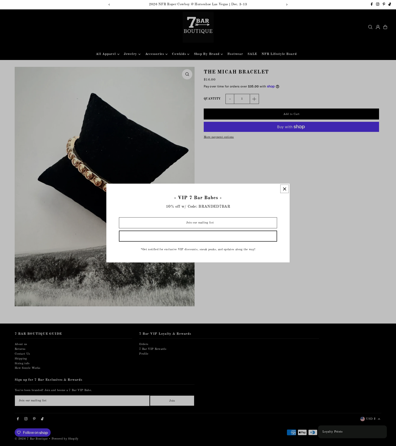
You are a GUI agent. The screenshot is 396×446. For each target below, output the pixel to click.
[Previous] (109, 4)
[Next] (286, 4)
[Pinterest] (384, 5)
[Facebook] (372, 5)
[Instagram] (377, 5)
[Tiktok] (389, 5)
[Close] (284, 189)
